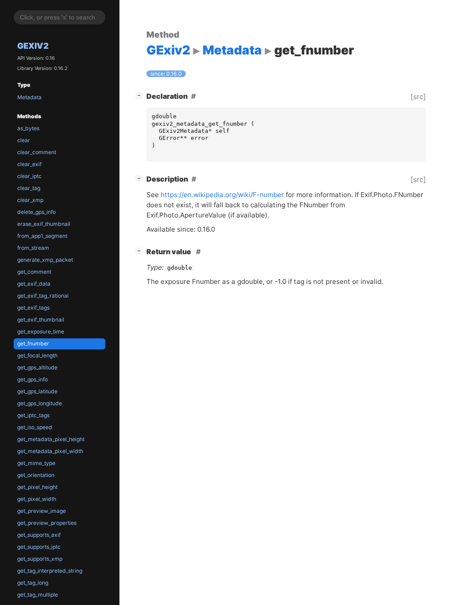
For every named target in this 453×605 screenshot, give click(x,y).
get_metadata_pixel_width (50, 451)
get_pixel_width (36, 499)
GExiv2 (33, 45)
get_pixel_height (37, 487)
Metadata (29, 97)
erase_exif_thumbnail (43, 224)
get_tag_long (32, 582)
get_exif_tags (33, 307)
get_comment (34, 271)
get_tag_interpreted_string (49, 570)
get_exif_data (33, 283)
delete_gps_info (36, 212)
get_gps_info (32, 379)
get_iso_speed (34, 427)
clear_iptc (29, 176)
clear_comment (36, 152)
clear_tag (28, 188)
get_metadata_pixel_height (50, 439)
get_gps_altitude (37, 367)
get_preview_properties (47, 523)
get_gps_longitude (39, 403)
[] (140, 95)
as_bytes (28, 128)
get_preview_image (41, 511)
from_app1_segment (42, 236)
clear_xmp (30, 200)
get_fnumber (33, 343)
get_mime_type (36, 463)
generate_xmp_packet (45, 259)
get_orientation (35, 475)
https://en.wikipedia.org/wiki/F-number (222, 194)
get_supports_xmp (39, 558)
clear (23, 140)
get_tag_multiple (37, 594)
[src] (418, 96)
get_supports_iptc (39, 546)
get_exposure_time (40, 331)
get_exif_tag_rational (43, 295)
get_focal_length (37, 355)
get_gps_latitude (37, 391)
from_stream (33, 247)
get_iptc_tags (33, 415)
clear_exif (29, 164)
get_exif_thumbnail (40, 319)
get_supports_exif (39, 534)
